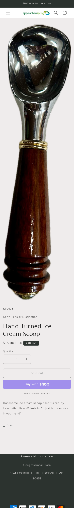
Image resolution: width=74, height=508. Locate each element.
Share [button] (10, 425)
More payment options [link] (37, 393)
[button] (8, 12)
